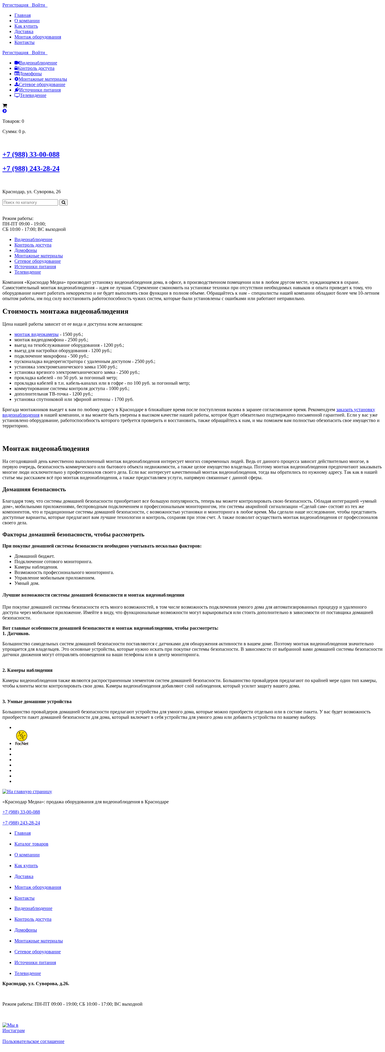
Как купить (26, 26)
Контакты (24, 42)
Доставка (23, 31)
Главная (22, 15)
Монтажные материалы (43, 79)
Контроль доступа (35, 68)
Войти (40, 5)
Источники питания (40, 89)
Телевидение (33, 95)
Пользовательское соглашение (33, 1041)
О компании (27, 20)
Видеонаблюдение (38, 62)
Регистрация (17, 5)
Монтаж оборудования (37, 36)
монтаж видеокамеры (36, 334)
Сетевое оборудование (42, 84)
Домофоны (30, 73)
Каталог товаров (31, 843)
